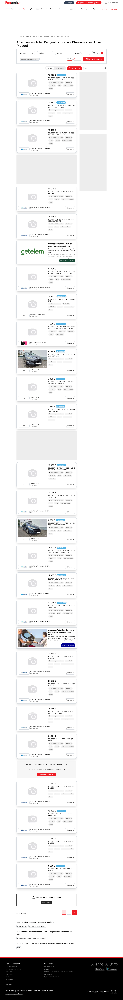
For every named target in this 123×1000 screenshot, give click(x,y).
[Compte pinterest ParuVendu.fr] (111, 964)
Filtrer (99, 53)
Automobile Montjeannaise (37, 314)
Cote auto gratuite (46, 774)
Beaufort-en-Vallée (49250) (37, 926)
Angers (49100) (22, 926)
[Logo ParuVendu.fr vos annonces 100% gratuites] (13, 5)
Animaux (53, 9)
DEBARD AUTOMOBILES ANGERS (40, 93)
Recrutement (9, 971)
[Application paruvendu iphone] (99, 969)
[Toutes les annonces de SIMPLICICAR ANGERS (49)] (24, 343)
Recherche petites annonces (43, 991)
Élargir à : (72, 58)
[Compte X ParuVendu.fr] (92, 964)
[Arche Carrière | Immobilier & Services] (113, 992)
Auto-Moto (20, 9)
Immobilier (9, 9)
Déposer (88, 3)
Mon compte (9, 991)
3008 (19, 948)
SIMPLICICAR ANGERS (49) (38, 342)
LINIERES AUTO (34, 369)
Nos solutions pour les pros (13, 969)
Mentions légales (49, 974)
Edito (94, 9)
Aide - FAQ (8, 984)
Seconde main (41, 9)
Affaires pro (84, 9)
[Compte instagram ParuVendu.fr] (106, 964)
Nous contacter (10, 982)
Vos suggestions (49, 966)
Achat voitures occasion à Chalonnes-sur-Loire (31, 938)
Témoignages (9, 974)
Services (62, 9)
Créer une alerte (75, 68)
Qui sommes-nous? (11, 966)
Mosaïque (61, 68)
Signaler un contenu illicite (52, 977)
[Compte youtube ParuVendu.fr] (116, 964)
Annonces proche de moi (14, 994)
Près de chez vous (110, 9)
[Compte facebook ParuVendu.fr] (101, 964)
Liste (51, 68)
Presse (7, 977)
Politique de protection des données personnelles (58, 971)
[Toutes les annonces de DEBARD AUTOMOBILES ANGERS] (24, 94)
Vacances (73, 9)
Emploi (30, 9)
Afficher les (93, 59)
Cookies (46, 969)
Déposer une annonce (24, 991)
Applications (9, 979)
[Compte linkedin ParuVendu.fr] (97, 964)
